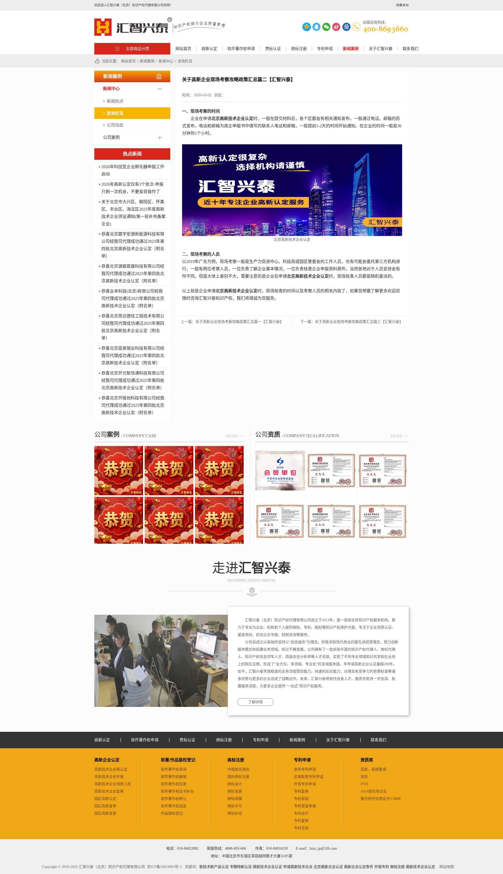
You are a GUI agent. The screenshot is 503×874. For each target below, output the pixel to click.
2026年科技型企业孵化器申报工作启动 (132, 170)
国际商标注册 (238, 777)
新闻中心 (166, 61)
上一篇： (232, 322)
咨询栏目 (185, 61)
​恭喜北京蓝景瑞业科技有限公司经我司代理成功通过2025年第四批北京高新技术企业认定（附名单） (132, 355)
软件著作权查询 (174, 769)
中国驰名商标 (238, 769)
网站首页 (183, 49)
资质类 (366, 760)
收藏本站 (402, 5)
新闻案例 (147, 61)
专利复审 (301, 791)
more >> (235, 436)
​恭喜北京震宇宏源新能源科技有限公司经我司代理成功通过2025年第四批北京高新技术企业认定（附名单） (132, 245)
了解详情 (255, 702)
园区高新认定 (105, 799)
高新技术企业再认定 (110, 769)
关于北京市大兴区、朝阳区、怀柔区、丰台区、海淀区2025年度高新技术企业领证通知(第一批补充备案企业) (133, 213)
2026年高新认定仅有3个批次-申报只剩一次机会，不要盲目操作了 (132, 188)
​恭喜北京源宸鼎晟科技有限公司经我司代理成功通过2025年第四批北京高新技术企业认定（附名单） (132, 273)
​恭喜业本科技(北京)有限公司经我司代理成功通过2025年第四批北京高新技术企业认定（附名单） (132, 298)
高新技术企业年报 (109, 777)
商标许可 (234, 806)
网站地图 (445, 867)
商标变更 (234, 791)
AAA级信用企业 (373, 791)
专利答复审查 (305, 806)
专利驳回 (301, 799)
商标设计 (234, 784)
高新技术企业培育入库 (112, 784)
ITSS (364, 784)
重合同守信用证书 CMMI (380, 799)
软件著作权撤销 (174, 777)
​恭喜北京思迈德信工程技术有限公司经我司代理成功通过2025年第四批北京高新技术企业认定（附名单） (132, 327)
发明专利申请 (305, 769)
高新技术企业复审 (109, 791)
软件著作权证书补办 (177, 791)
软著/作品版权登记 (178, 760)
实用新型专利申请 (308, 777)
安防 (364, 777)
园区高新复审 (105, 806)
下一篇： (351, 322)
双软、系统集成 (373, 769)
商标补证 (234, 813)
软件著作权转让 (174, 799)
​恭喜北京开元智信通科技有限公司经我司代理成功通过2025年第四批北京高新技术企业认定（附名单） (132, 380)
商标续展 (234, 799)
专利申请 (302, 760)
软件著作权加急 (174, 806)
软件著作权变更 (174, 784)
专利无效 (301, 828)
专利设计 (301, 813)
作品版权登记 (172, 813)
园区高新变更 (105, 813)
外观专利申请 (305, 784)
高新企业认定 (106, 760)
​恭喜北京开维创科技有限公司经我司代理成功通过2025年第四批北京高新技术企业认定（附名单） (132, 405)
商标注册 (235, 760)
